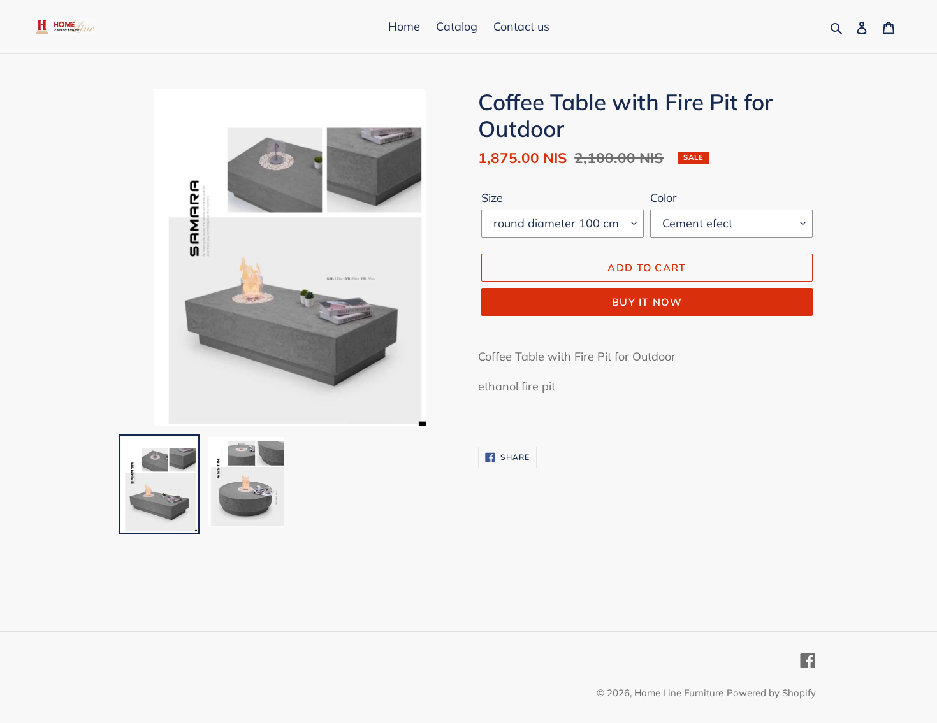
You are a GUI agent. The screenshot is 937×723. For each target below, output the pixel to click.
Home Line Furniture (678, 693)
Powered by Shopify (771, 693)
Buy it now (647, 302)
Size (492, 197)
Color (663, 197)
